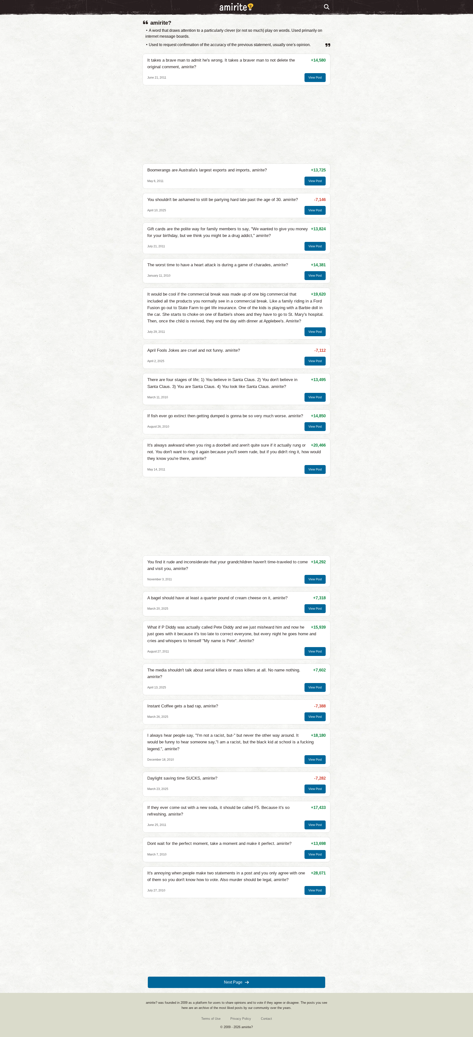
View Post (315, 77)
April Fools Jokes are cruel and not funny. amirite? (193, 350)
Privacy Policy (240, 1018)
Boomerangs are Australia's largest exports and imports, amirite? (207, 170)
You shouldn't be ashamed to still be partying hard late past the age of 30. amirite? (222, 199)
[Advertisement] (236, 124)
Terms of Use (210, 1018)
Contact (266, 1018)
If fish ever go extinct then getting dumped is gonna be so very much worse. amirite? (225, 416)
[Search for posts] (326, 7)
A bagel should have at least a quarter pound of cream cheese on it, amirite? (217, 598)
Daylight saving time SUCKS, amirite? (182, 778)
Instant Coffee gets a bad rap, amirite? (182, 706)
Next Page (233, 982)
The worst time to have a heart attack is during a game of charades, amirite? (217, 265)
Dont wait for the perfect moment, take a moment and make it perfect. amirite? (219, 843)
